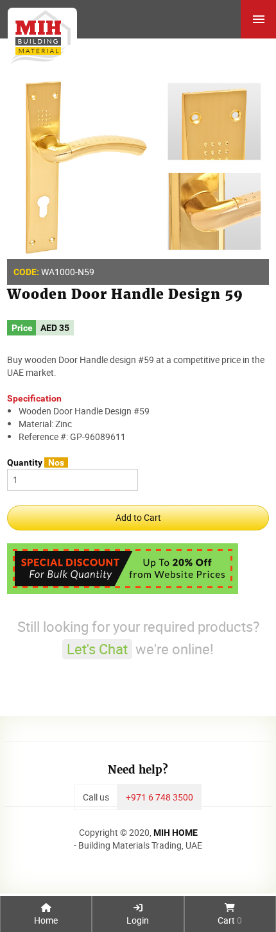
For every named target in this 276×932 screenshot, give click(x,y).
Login (137, 920)
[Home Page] (38, 32)
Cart (230, 920)
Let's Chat (97, 649)
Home (46, 920)
